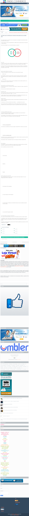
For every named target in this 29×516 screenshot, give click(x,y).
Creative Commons (5, 457)
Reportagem (25, 366)
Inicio (2, 32)
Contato (4, 440)
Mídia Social (14, 365)
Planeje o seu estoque (5, 439)
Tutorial (4, 442)
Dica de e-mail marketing (3, 365)
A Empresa (5, 455)
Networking (5, 443)
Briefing (5, 466)
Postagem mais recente (4, 242)
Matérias (22, 365)
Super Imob (5, 458)
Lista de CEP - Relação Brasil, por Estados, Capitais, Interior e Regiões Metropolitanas (12, 398)
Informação (21, 366)
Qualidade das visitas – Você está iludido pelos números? (5, 447)
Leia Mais (5, 436)
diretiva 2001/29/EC (3, 266)
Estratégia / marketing (15, 366)
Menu (2, 3)
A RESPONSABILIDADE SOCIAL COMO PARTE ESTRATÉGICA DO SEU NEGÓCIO (5, 451)
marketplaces (3, 144)
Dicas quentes (9, 365)
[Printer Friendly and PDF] (27, 224)
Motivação (2, 366)
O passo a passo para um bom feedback (7, 404)
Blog (5, 461)
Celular (5, 366)
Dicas (5, 441)
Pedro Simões (5, 452)
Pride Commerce (19, 359)
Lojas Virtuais (5, 468)
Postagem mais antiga (25, 242)
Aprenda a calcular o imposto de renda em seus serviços (5, 464)
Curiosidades (10, 366)
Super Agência (5, 475)
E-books (4, 438)
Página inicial (14, 242)
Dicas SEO (18, 365)
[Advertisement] (14, 321)
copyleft (5, 460)
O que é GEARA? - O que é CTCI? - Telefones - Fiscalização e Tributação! (11, 401)
